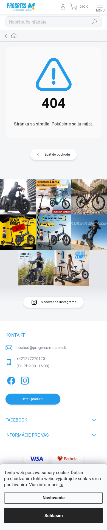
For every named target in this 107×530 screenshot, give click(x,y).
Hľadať (94, 22)
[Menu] (100, 7)
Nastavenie (54, 497)
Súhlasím (53, 515)
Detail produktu (33, 399)
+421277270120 (30, 358)
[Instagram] (24, 379)
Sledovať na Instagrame (58, 302)
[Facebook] (10, 379)
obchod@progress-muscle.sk (41, 347)
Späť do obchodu (57, 154)
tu (61, 484)
